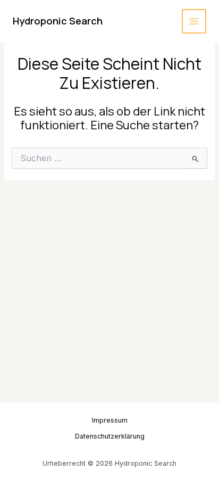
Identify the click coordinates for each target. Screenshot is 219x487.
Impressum (110, 420)
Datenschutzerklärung (110, 436)
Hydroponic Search (58, 20)
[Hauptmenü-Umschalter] (194, 21)
